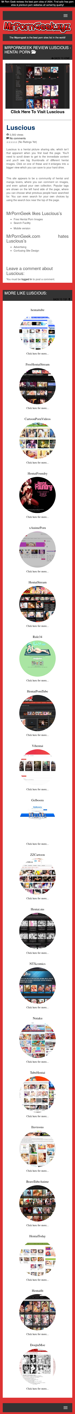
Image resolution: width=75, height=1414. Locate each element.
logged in (26, 279)
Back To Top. (60, 299)
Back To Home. (62, 58)
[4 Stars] (14, 142)
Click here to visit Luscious (37, 111)
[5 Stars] (16, 142)
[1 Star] (7, 142)
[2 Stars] (10, 142)
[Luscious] (37, 85)
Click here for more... (37, 353)
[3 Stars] (12, 142)
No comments (18, 138)
